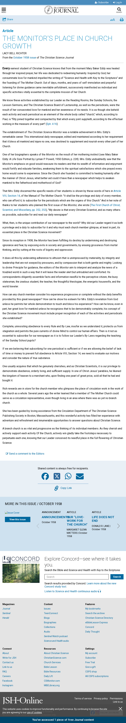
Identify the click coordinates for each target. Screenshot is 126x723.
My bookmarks (93, 608)
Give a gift (90, 667)
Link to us (7, 667)
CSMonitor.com (52, 680)
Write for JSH (9, 657)
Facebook (7, 680)
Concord (89, 627)
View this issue (18, 519)
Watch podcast (56, 636)
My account (91, 653)
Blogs (47, 618)
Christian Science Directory (99, 618)
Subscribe (103, 2)
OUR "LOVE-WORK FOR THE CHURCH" (77, 520)
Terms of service (83, 698)
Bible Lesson (50, 667)
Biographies (50, 622)
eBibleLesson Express (96, 622)
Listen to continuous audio (71, 591)
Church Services (52, 662)
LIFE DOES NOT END (103, 519)
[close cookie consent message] (120, 709)
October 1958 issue (24, 57)
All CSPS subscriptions (97, 676)
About (5, 653)
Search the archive (95, 613)
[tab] (21, 604)
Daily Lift (48, 676)
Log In (119, 2)
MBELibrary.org (52, 685)
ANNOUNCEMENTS (55, 517)
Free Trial (90, 662)
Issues (47, 608)
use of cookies (34, 712)
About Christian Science (56, 653)
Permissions (116, 698)
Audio (47, 631)
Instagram (7, 685)
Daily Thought (92, 631)
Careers (6, 676)
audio (56, 641)
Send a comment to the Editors (26, 453)
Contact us (8, 662)
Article (7, 31)
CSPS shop (91, 671)
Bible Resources (52, 671)
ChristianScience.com (55, 657)
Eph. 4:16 (52, 124)
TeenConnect (51, 613)
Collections (49, 627)
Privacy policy (101, 698)
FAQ (4, 671)
